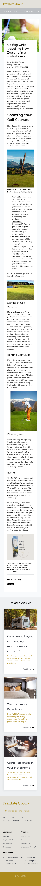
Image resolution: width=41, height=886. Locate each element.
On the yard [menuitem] (25, 843)
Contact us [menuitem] (7, 847)
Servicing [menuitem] (6, 836)
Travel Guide (16, 563)
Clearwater (17, 222)
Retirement (19, 569)
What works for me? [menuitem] (28, 847)
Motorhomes (9, 11)
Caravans (28, 11)
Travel (9, 571)
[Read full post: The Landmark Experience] (20, 688)
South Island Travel (15, 565)
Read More (27, 669)
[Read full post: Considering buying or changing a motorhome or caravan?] (20, 619)
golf (15, 571)
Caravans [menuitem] (24, 840)
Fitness (27, 569)
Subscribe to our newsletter (18, 811)
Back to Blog (16, 579)
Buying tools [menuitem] (7, 843)
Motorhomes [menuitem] (25, 836)
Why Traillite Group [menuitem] (10, 840)
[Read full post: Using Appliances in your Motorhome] (20, 746)
